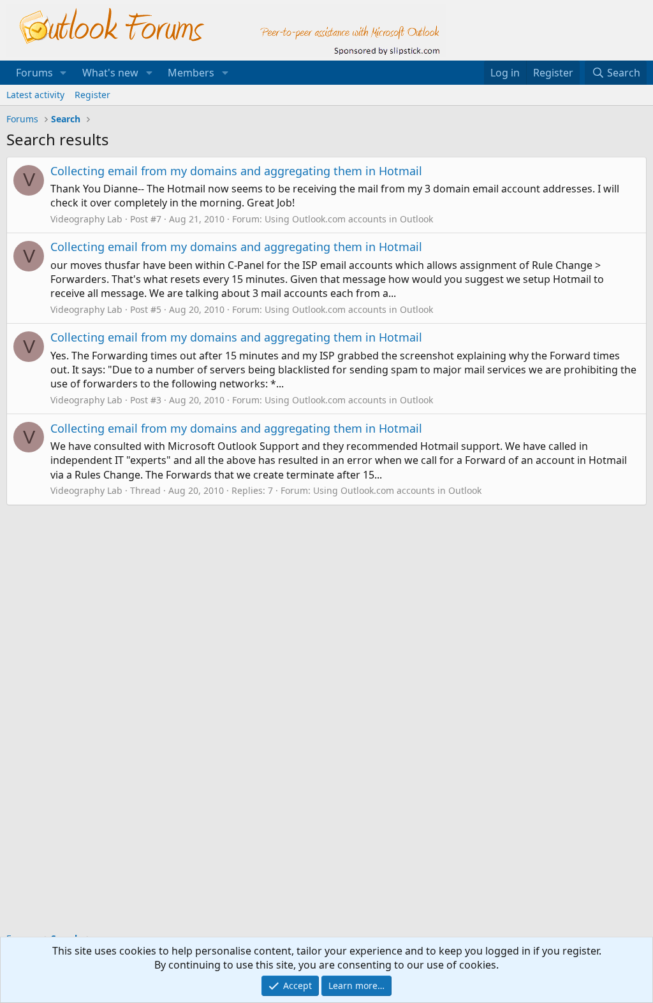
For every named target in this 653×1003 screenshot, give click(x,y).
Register (92, 95)
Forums (34, 73)
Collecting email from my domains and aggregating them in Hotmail (236, 170)
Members (191, 73)
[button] (63, 73)
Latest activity (35, 95)
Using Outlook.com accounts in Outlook (349, 219)
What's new (110, 73)
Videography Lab (86, 219)
